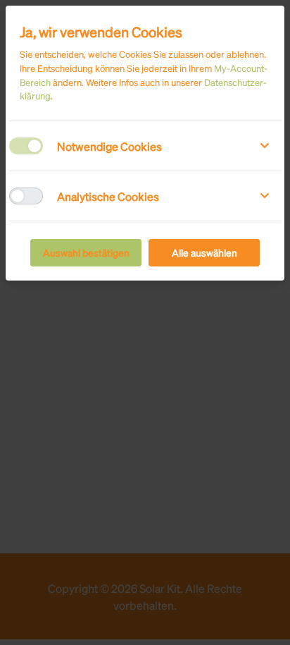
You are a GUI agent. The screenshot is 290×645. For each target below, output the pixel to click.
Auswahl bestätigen (86, 252)
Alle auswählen (204, 252)
